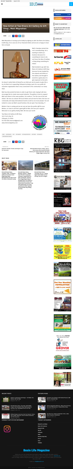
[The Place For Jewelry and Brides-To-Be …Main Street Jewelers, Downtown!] (42, 415)
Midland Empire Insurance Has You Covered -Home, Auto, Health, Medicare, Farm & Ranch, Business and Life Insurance (23, 415)
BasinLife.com (57, 456)
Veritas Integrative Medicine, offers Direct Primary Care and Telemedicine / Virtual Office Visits (59, 406)
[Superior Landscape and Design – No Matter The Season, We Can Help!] (5, 399)
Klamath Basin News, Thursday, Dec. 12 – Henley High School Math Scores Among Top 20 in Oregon (41, 174)
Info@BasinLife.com (39, 461)
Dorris (39, 438)
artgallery (39, 134)
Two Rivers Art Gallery (6, 136)
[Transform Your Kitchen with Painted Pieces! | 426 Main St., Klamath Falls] (42, 399)
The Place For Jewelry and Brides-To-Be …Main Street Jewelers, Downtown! (58, 414)
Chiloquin (40, 432)
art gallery (18, 134)
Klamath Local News (42, 424)
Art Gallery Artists (26, 134)
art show (34, 134)
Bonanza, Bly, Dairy (42, 436)
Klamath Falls (41, 428)
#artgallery (8, 134)
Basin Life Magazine (36, 450)
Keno (39, 440)
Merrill (39, 430)
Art (13, 134)
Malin (39, 434)
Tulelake (40, 442)
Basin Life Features (42, 426)
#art (3, 134)
